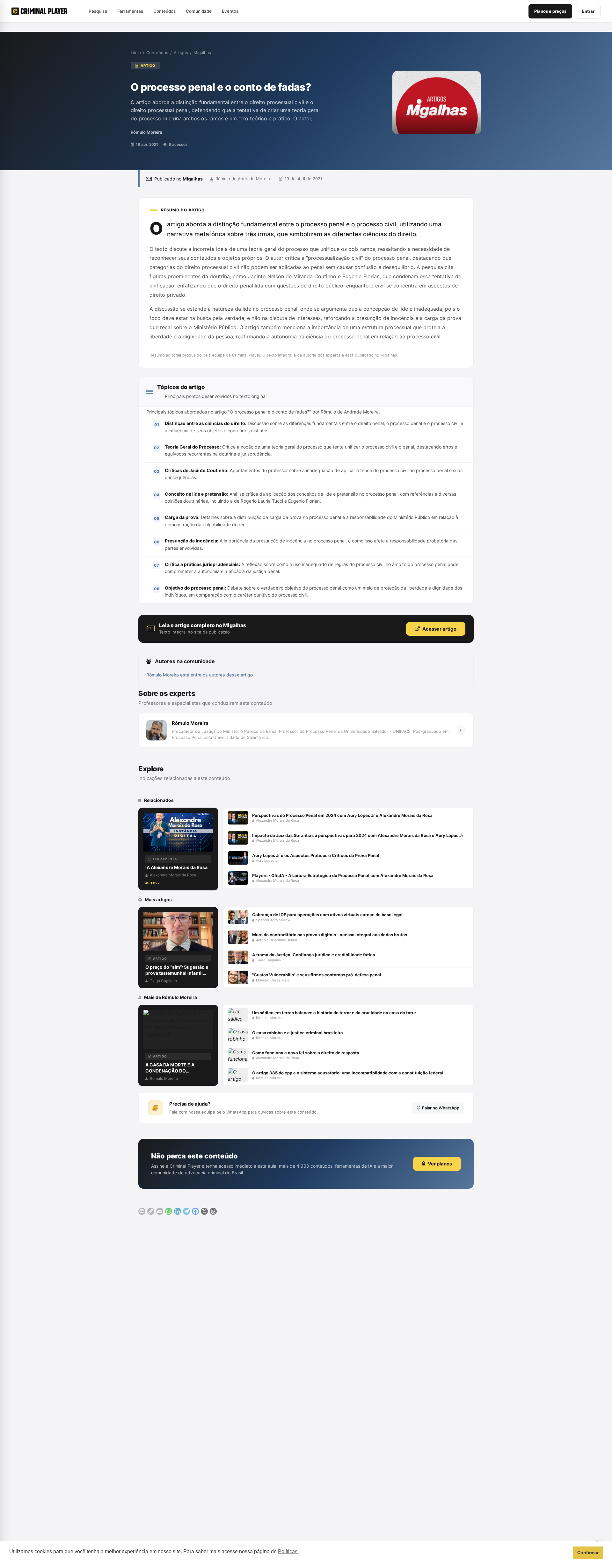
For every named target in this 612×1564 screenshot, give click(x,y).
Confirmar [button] (588, 1552)
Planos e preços (550, 11)
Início (136, 52)
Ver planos (440, 1164)
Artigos (181, 52)
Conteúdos (157, 52)
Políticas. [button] (288, 1551)
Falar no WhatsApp (440, 1107)
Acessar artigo (439, 629)
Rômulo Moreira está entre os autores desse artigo (199, 674)
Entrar (588, 11)
